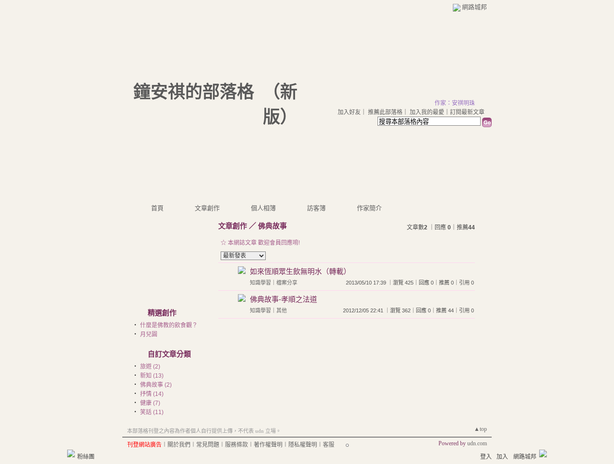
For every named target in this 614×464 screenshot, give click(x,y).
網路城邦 (474, 7)
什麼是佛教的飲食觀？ (169, 325)
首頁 (157, 208)
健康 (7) (150, 403)
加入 (502, 456)
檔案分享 (286, 283)
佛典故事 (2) (156, 384)
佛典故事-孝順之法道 (283, 299)
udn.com (477, 443)
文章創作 (207, 208)
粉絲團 (85, 456)
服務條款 (236, 444)
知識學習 (260, 283)
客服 (328, 444)
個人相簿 (263, 208)
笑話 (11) (152, 412)
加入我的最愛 (427, 112)
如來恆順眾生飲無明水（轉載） (300, 271)
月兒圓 (148, 334)
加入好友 (349, 112)
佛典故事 (272, 226)
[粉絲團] (71, 453)
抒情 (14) (152, 394)
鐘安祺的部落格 (193, 92)
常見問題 (207, 444)
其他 (281, 310)
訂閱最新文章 (467, 112)
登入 (486, 456)
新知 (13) (152, 375)
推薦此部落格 (385, 112)
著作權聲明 (268, 444)
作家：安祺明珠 (455, 103)
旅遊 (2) (150, 366)
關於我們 (178, 444)
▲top (480, 429)
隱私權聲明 (302, 444)
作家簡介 (369, 208)
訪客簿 (316, 208)
